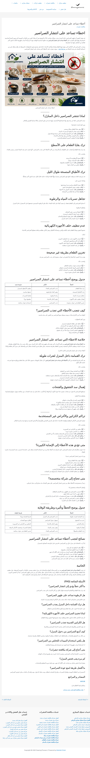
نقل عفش (63, 9)
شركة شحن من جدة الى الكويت (18, 733)
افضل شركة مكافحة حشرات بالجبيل (49, 731)
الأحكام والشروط (32, 9)
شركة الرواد (61, 49)
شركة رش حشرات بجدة (52, 720)
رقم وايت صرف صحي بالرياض (81, 724)
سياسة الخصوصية (51, 9)
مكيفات (15, 3)
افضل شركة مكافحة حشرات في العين (48, 727)
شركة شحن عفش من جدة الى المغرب (16, 723)
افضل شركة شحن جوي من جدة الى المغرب (15, 727)
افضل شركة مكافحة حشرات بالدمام (49, 733)
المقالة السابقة (83, 699)
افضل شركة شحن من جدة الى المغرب (16, 725)
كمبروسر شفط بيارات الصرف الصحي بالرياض (77, 729)
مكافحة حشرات (50, 3)
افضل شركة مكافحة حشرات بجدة (49, 718)
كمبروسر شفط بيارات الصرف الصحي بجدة (78, 727)
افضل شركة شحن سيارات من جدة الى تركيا (15, 738)
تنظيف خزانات (38, 3)
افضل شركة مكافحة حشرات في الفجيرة (47, 724)
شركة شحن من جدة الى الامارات (18, 731)
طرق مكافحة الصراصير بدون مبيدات (73, 690)
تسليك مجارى (25, 3)
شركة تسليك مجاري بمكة (83, 731)
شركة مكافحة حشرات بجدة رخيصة (49, 722)
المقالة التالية (6, 699)
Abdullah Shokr (61, 750)
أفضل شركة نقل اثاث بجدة (19, 720)
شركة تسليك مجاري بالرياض (82, 718)
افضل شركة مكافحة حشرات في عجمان (48, 729)
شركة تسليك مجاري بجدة (83, 722)
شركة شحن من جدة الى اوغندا (18, 729)
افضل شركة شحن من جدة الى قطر (17, 736)
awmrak (82, 681)
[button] (58, 3)
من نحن (41, 9)
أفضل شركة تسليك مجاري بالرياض (80, 720)
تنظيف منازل (62, 3)
